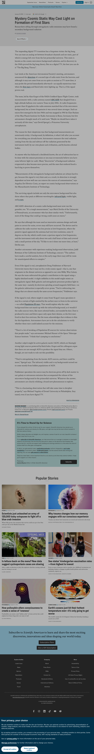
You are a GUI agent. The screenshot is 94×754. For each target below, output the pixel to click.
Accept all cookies (9, 749)
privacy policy (12, 739)
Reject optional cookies (29, 749)
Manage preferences (9, 743)
